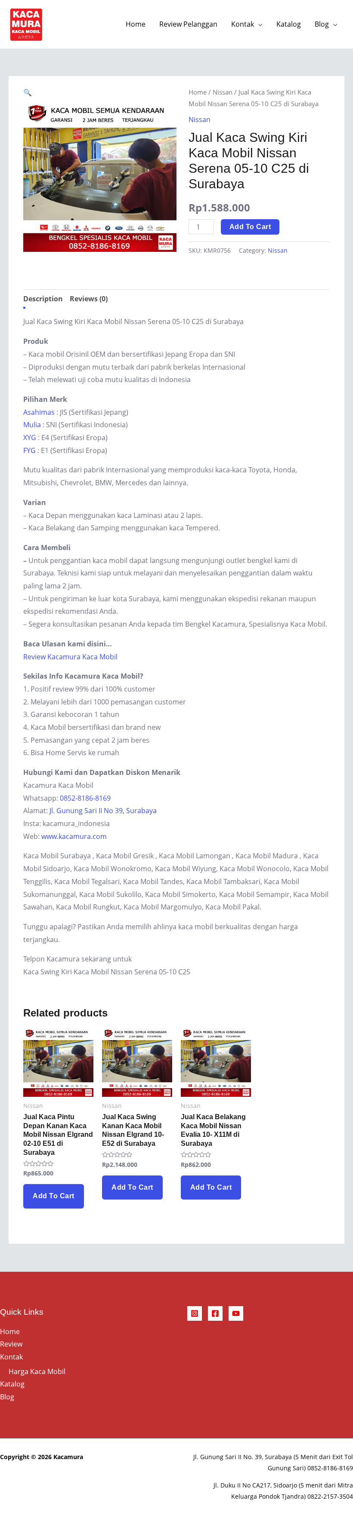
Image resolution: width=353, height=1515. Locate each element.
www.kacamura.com (74, 836)
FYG (29, 450)
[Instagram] (194, 1313)
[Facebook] (215, 1313)
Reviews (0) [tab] (89, 298)
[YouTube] (236, 1313)
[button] (27, 92)
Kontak (242, 24)
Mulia (32, 424)
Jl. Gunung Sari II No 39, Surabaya (103, 810)
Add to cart (250, 226)
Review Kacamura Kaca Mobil (70, 656)
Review (11, 1344)
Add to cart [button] (53, 1196)
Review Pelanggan (188, 24)
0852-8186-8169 (85, 798)
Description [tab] (43, 298)
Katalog (288, 24)
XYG (29, 437)
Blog (322, 24)
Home (136, 24)
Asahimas (39, 412)
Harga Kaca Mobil (37, 1371)
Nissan (222, 92)
